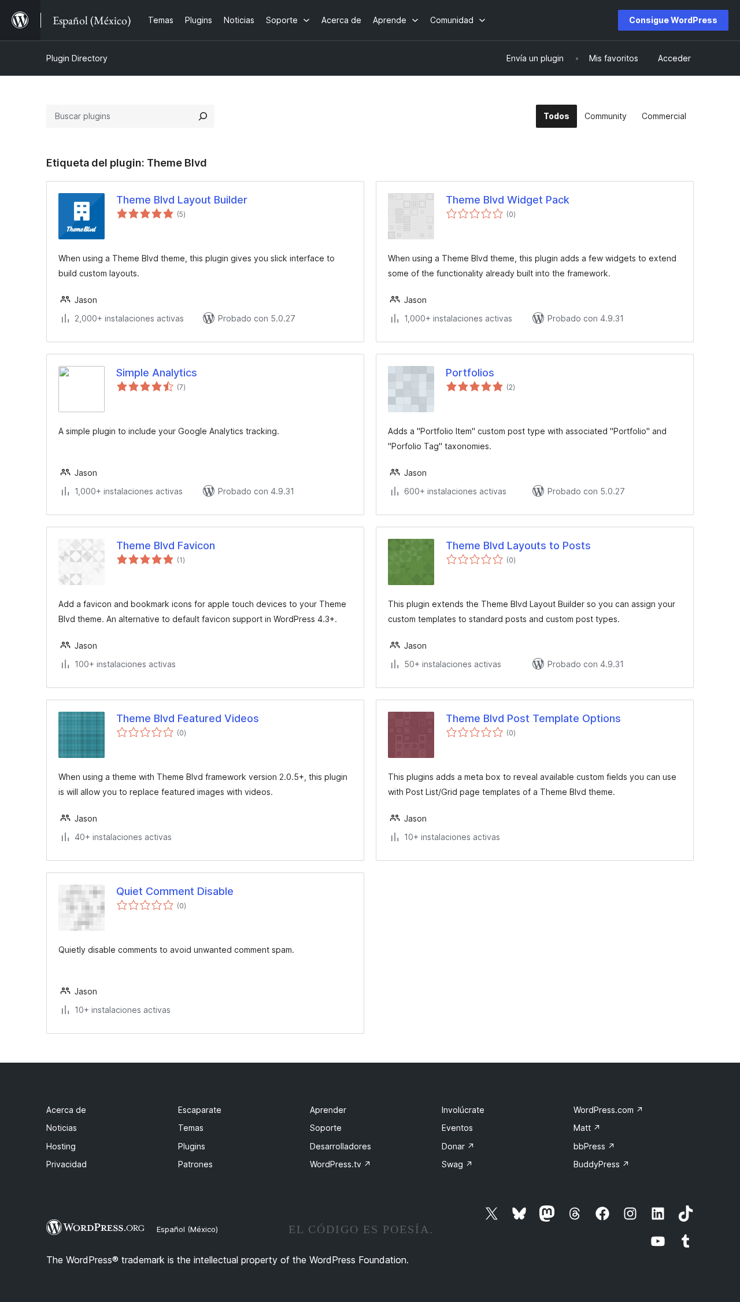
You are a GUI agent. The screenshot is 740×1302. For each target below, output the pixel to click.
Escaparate (199, 1110)
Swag (457, 1164)
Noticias (61, 1128)
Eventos (457, 1128)
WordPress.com (608, 1110)
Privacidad (66, 1164)
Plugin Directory (77, 58)
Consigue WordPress (673, 20)
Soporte (326, 1128)
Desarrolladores (340, 1146)
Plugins (191, 1146)
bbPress (594, 1146)
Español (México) (187, 1229)
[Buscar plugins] (202, 116)
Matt (587, 1128)
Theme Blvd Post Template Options (533, 718)
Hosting (61, 1146)
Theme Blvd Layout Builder (181, 200)
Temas (191, 1128)
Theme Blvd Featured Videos (187, 718)
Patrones (195, 1164)
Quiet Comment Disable (175, 891)
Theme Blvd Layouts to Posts (518, 545)
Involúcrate (463, 1110)
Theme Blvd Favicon (165, 545)
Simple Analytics (156, 373)
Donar (458, 1146)
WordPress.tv (340, 1164)
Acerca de (66, 1110)
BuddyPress (602, 1164)
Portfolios (470, 373)
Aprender (328, 1110)
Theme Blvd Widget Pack (507, 200)
